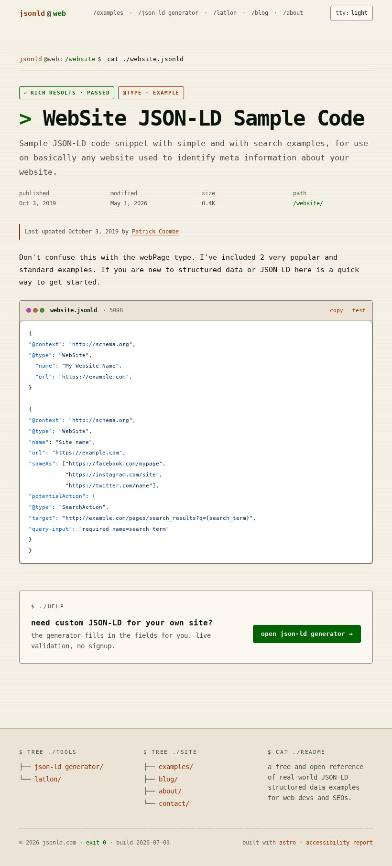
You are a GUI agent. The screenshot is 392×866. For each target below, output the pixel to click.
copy (336, 310)
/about (293, 13)
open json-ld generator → (307, 633)
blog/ (168, 779)
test (359, 310)
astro (287, 842)
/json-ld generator (168, 13)
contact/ (174, 803)
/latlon (225, 13)
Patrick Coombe (155, 231)
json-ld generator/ (68, 767)
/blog (259, 13)
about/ (170, 791)
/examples (108, 13)
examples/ (176, 767)
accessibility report (339, 842)
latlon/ (47, 779)
